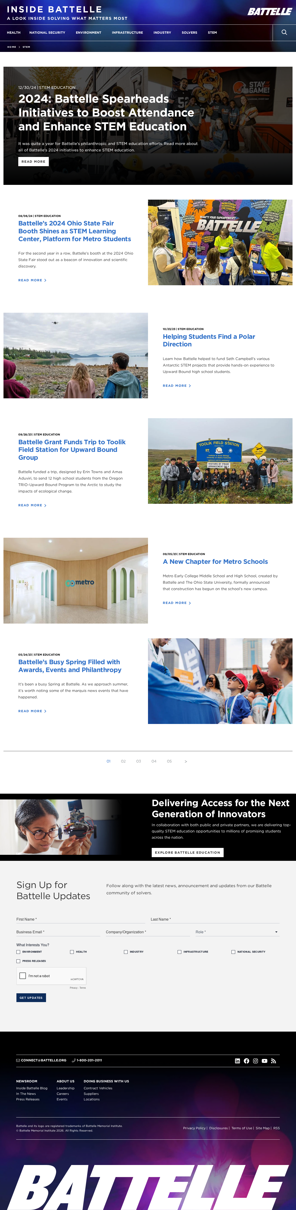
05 (169, 761)
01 (109, 761)
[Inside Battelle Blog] (67, 12)
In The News (26, 1094)
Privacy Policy (194, 1128)
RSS (276, 1128)
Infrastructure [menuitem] (127, 32)
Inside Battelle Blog (31, 1088)
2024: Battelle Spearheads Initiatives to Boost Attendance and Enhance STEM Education (106, 112)
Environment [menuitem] (88, 32)
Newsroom (26, 1081)
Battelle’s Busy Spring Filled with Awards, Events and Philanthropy (69, 666)
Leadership (65, 1088)
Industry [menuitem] (162, 32)
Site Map (263, 1128)
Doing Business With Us (106, 1081)
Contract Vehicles (98, 1088)
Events (62, 1099)
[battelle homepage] (269, 12)
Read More (34, 161)
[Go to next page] (186, 761)
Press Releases (28, 1099)
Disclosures (218, 1128)
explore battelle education (187, 852)
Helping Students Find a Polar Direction (209, 340)
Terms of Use (241, 1128)
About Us (65, 1081)
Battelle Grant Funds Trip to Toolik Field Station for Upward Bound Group (72, 449)
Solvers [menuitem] (189, 32)
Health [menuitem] (14, 32)
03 (138, 761)
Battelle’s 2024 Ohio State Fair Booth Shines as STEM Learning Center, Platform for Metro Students (74, 231)
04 (154, 761)
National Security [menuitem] (47, 32)
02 (123, 761)
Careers (63, 1094)
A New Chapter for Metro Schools (215, 561)
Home (11, 46)
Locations (92, 1099)
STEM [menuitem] (212, 32)
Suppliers (91, 1094)
